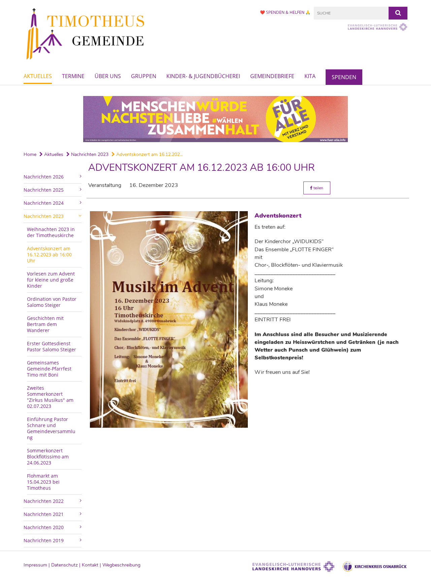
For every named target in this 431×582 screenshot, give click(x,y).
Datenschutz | (66, 565)
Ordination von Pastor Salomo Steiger (51, 302)
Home (30, 154)
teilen (317, 188)
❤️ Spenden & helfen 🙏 (285, 12)
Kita (310, 76)
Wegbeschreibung (121, 565)
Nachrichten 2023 (89, 154)
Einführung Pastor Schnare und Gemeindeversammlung (51, 428)
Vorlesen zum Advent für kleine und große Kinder (51, 279)
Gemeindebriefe (272, 76)
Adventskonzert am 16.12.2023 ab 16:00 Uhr (49, 254)
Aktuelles (38, 76)
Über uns (108, 76)
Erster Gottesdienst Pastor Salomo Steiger (51, 346)
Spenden (344, 77)
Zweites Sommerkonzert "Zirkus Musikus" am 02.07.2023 (50, 397)
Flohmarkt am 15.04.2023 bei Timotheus (43, 482)
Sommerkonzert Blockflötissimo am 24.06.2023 (48, 456)
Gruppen (143, 76)
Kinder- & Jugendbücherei (203, 76)
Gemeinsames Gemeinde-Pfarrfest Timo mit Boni (49, 368)
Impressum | (37, 565)
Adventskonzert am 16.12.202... (149, 154)
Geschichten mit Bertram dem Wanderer (45, 324)
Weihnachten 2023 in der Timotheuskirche (51, 232)
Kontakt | (92, 565)
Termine (73, 76)
